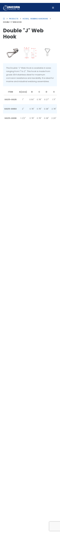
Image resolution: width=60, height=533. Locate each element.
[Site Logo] (11, 8)
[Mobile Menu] (53, 7)
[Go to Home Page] (4, 18)
